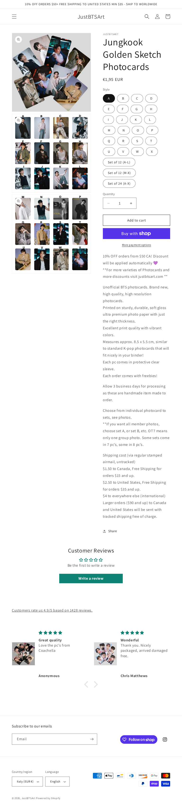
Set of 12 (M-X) (119, 173)
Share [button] (112, 531)
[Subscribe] (91, 739)
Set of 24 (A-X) (119, 183)
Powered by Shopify (48, 798)
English (55, 781)
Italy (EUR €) (25, 781)
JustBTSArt (29, 798)
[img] (62, 632)
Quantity (109, 194)
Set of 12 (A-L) (119, 162)
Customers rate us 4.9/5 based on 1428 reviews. (52, 610)
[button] (14, 16)
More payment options (136, 245)
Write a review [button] (90, 578)
